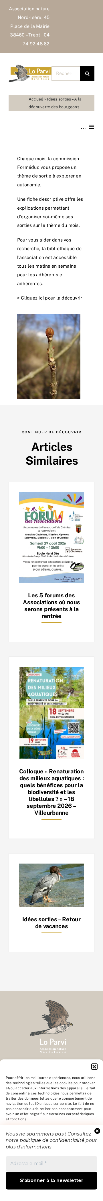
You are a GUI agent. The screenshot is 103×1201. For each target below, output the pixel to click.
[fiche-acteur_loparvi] (30, 66)
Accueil (36, 99)
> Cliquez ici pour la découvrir (49, 298)
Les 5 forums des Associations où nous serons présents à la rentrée (51, 605)
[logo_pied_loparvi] (51, 1002)
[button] (94, 1066)
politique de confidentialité (52, 1140)
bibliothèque (61, 248)
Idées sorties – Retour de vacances (51, 923)
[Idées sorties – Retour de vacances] (51, 867)
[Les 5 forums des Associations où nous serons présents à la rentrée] (51, 496)
